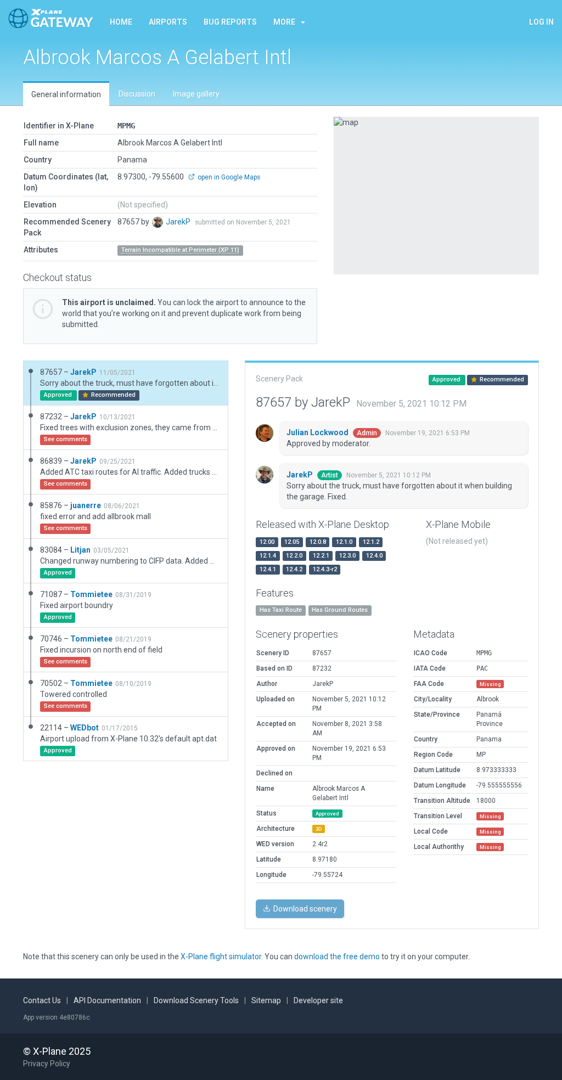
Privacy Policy (46, 1063)
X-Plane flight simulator (221, 956)
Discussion (137, 93)
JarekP (179, 221)
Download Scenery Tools (196, 1000)
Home (121, 22)
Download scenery (304, 908)
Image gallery (196, 93)
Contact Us (42, 1000)
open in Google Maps (228, 177)
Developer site (318, 1000)
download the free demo (337, 956)
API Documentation (107, 1000)
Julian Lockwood (318, 432)
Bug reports (230, 22)
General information (66, 94)
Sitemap (266, 1000)
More (284, 22)
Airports (168, 22)
